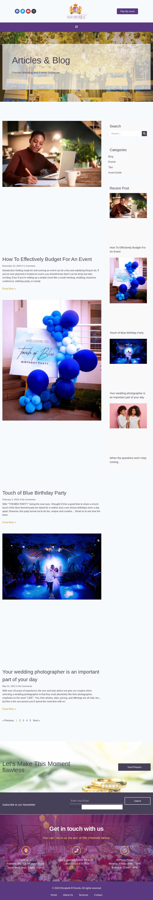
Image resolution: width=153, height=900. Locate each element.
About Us (68, 895)
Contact (98, 895)
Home (54, 895)
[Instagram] (33, 11)
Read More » (9, 288)
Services (83, 895)
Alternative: (76, 807)
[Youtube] (28, 11)
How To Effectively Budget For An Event (47, 259)
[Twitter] (22, 11)
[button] (76, 26)
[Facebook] (17, 11)
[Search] (144, 133)
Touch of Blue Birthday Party (34, 493)
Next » (36, 720)
